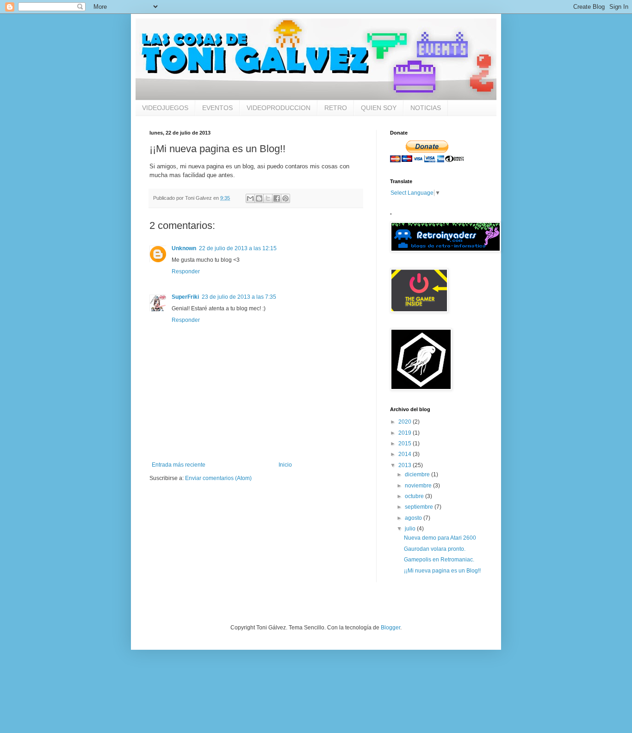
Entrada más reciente (178, 465)
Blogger (390, 627)
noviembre (419, 485)
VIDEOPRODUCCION (278, 107)
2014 (405, 454)
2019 (405, 433)
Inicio (285, 465)
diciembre (418, 474)
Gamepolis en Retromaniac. (439, 559)
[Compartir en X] (268, 198)
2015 (405, 443)
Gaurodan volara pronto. (434, 549)
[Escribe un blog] (259, 198)
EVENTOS (217, 107)
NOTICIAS (425, 107)
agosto (414, 518)
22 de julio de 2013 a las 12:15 (238, 248)
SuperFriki (185, 297)
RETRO (335, 107)
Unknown (184, 248)
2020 (405, 422)
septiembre (419, 507)
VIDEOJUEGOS (165, 107)
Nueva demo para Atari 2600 (440, 538)
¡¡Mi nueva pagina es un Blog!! (442, 570)
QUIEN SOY (379, 107)
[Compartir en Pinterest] (285, 198)
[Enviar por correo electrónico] (250, 198)
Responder (186, 271)
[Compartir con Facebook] (276, 198)
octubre (415, 496)
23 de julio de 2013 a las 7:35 (239, 297)
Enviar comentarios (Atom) (218, 478)
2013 (405, 465)
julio (411, 528)
